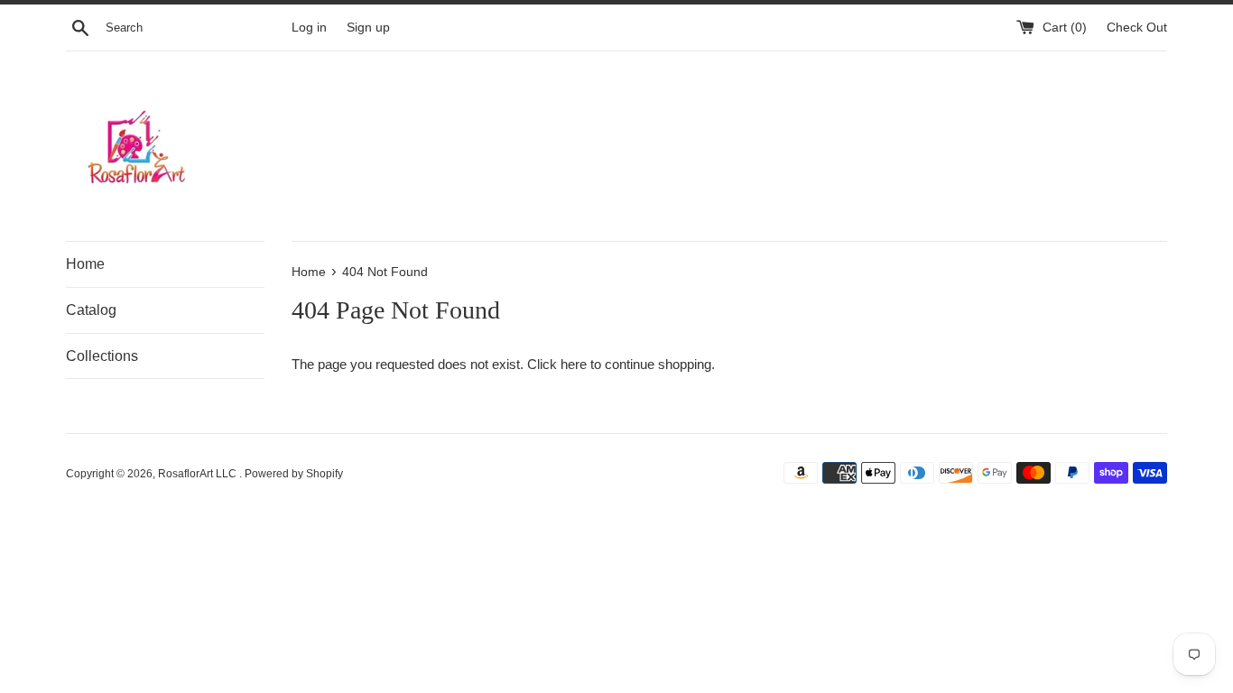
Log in (309, 27)
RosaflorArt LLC (198, 473)
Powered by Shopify (294, 473)
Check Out (1137, 27)
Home (85, 264)
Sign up (368, 27)
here (574, 364)
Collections (102, 356)
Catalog (91, 310)
